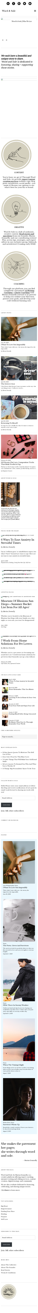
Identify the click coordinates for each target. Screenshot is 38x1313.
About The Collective (8, 1265)
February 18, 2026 (6, 460)
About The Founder (8, 1267)
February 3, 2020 (13, 696)
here (7, 1190)
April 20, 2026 (5, 421)
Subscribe (6, 805)
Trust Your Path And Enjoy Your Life (22, 706)
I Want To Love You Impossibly (13, 345)
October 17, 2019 (13, 712)
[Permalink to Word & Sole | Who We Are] (19, 30)
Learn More (15, 519)
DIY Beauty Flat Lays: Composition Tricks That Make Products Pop (17, 463)
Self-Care (28, 562)
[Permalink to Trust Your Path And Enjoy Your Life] (5, 707)
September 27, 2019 (14, 720)
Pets (9, 663)
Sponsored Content (15, 663)
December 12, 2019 (14, 704)
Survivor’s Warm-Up (11, 1124)
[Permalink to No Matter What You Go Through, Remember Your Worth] (5, 723)
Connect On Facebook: (10, 820)
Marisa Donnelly (7, 351)
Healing (11, 562)
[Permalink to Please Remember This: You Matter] (5, 690)
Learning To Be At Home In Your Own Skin (22, 698)
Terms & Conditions (8, 1273)
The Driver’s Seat (8, 384)
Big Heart (4, 1206)
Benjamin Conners (7, 471)
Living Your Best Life (19, 562)
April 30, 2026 (5, 382)
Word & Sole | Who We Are (22, 21)
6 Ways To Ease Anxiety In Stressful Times (21, 682)
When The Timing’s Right (13, 1065)
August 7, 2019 (7, 1073)
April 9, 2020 (4, 561)
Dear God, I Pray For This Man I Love (16, 757)
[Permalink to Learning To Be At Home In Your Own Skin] (5, 698)
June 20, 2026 (5, 342)
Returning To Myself (9, 423)
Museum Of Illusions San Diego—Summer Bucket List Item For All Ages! (17, 604)
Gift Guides (4, 663)
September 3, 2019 (8, 1013)
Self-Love (4, 1219)
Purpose (4, 1217)
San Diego (3, 627)
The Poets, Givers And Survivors (16, 945)
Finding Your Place (8, 1211)
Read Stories (5, 1270)
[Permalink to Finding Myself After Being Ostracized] (5, 715)
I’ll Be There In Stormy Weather (15, 1005)
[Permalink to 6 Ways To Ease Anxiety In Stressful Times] (5, 682)
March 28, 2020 (13, 687)
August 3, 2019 (7, 1131)
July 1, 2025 (4, 625)
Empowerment (5, 562)
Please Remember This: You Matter (21, 689)
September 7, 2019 (7, 954)
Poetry (16, 885)
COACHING (19, 284)
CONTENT (19, 173)
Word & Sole (9, 11)
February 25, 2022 (6, 662)
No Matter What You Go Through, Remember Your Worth (21, 723)
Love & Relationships (8, 885)
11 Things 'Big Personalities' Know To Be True (19, 768)
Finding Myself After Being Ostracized (22, 714)
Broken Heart (6, 1122)
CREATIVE (19, 227)
